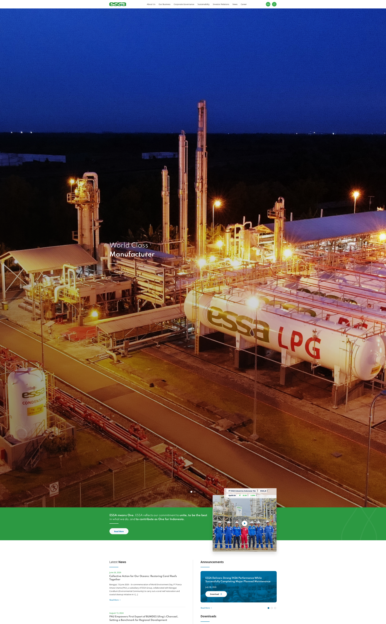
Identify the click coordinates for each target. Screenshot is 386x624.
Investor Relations (221, 4)
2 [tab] (195, 492)
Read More (118, 272)
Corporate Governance (184, 4)
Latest (117, 562)
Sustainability (204, 4)
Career (244, 4)
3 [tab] (275, 608)
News (235, 4)
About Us (151, 4)
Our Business (164, 4)
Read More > (206, 608)
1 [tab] (191, 492)
